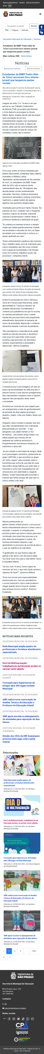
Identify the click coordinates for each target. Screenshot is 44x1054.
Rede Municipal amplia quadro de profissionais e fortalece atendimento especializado (22, 649)
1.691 (34, 951)
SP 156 (5, 5)
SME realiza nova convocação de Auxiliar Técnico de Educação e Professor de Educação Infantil (19, 702)
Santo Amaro (26, 56)
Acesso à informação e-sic (10, 2)
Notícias (25, 30)
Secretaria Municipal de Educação (17, 39)
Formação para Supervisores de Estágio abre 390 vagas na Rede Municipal (19, 685)
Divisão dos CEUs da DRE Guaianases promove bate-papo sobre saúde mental (21, 739)
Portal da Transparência (33, 2)
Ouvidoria (22, 2)
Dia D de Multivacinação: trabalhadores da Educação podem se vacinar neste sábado (22, 666)
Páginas (15, 30)
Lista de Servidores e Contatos (15, 1008)
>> (4, 957)
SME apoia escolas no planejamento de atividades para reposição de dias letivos (21, 719)
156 (5, 1004)
